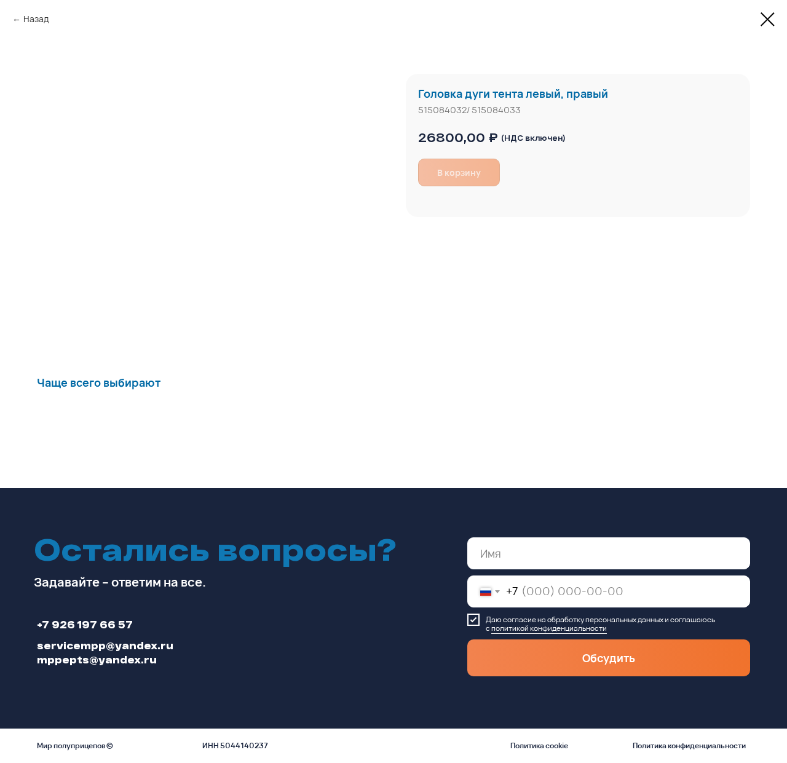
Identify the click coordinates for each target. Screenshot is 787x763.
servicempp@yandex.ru (105, 645)
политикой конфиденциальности (549, 628)
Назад (36, 19)
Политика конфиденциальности (689, 745)
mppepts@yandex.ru (97, 659)
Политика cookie (539, 745)
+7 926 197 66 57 (85, 624)
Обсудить (608, 657)
